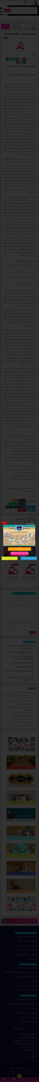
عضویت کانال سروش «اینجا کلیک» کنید (19, 553)
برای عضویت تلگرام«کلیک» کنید (29, 558)
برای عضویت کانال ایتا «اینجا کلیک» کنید (19, 549)
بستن (4, 522)
